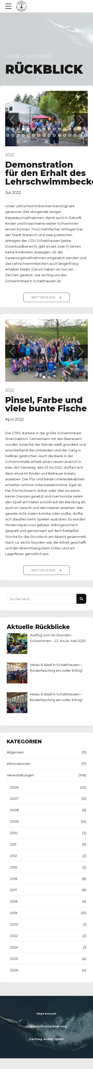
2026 (14, 970)
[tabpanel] (46, 118)
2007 (14, 798)
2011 (13, 844)
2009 (14, 821)
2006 (14, 787)
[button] (12, 120)
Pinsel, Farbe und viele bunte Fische (46, 404)
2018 (14, 901)
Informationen (18, 764)
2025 (14, 959)
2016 (13, 879)
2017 (13, 890)
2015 (13, 867)
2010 (14, 833)
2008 (14, 810)
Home (12, 56)
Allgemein (15, 752)
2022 (9, 155)
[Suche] (81, 599)
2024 (14, 947)
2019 (13, 913)
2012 (13, 856)
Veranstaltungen (20, 775)
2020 (14, 924)
